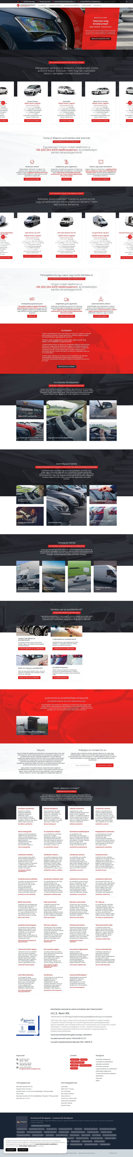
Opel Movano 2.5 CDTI (23, 1098)
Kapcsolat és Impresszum (86, 1153)
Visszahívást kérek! (105, 765)
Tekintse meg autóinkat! (66, 366)
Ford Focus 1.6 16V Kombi (69, 1098)
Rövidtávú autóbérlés (102, 1066)
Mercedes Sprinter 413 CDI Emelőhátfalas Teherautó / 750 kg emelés (37, 1096)
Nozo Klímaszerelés (97, 1138)
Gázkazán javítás (64, 1132)
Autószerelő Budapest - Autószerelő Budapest (51, 1118)
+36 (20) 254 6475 (44, 1)
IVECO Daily (19, 1093)
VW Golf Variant (66, 1091)
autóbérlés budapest (77, 1062)
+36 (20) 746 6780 (29, 1)
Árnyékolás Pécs (22, 1129)
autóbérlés (74, 1065)
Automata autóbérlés (71, 5)
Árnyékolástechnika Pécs (36, 1129)
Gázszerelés (78, 1129)
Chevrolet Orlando (66, 1103)
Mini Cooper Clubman (67, 1093)
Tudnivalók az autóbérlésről (104, 1061)
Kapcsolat (97, 5)
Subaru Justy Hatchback (68, 1100)
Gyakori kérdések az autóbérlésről (106, 1069)
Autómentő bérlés (101, 316)
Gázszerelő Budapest (23, 1135)
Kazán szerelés (74, 1135)
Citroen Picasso (66, 1105)
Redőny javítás (75, 1141)
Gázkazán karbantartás (78, 1132)
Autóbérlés (42, 5)
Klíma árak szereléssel (109, 1135)
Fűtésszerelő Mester (50, 1132)
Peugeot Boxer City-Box (23, 1089)
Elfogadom (11, 1150)
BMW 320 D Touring (67, 1089)
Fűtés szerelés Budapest (34, 1132)
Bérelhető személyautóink (100, 38)
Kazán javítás (49, 1135)
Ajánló (98, 1080)
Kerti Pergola (96, 1135)
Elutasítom (23, 1150)
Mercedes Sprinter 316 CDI (24, 1086)
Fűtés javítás (20, 1132)
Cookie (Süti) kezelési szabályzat (106, 1073)
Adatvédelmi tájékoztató (103, 1071)
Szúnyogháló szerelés (91, 1144)
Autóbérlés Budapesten (103, 1059)
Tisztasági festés (105, 1144)
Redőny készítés (87, 1141)
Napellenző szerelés (82, 1138)
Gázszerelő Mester (37, 1135)
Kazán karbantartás (61, 1135)
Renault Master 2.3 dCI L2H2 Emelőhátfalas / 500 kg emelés (34, 1091)
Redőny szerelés (99, 1141)
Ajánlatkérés (86, 5)
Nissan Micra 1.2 (65, 1096)
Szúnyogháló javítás (76, 1144)
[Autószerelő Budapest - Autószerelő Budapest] (22, 1122)
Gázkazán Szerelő (106, 1132)
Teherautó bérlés (55, 5)
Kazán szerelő (86, 1135)
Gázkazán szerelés (92, 1132)
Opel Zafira (64, 1086)
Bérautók (32, 316)
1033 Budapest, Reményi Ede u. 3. (65, 1)
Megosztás (113, 1153)
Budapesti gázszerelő (65, 1129)
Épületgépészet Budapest (107, 1129)
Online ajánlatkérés (32, 179)
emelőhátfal (75, 1059)
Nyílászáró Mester (110, 1138)
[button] (63, 47)
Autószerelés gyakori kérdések (41, 1125)
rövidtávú (74, 1068)
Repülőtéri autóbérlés (101, 179)
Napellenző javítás (68, 1138)
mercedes (84, 1059)
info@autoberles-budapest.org (29, 1069)
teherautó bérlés (85, 1065)
